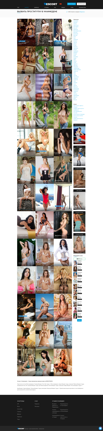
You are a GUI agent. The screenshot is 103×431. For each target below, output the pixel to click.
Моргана (79, 290)
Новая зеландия (77, 69)
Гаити (74, 36)
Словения (75, 79)
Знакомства (82, 7)
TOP (18, 7)
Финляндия (76, 89)
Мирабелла (79, 272)
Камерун (75, 52)
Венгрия (75, 32)
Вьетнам (75, 35)
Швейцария (76, 95)
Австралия (75, 21)
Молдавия (75, 66)
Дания (74, 44)
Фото (18, 406)
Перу (74, 74)
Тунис (74, 84)
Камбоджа (75, 51)
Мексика (75, 65)
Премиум (19, 416)
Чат (55, 7)
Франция (75, 87)
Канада (75, 54)
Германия (75, 39)
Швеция (75, 97)
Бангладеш (75, 26)
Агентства (19, 409)
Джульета (79, 301)
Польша (75, 75)
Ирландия (75, 48)
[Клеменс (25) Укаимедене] (26, 32)
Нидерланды (76, 68)
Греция (75, 42)
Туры (72, 7)
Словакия (75, 78)
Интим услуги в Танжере (79, 114)
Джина (78, 307)
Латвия (75, 61)
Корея (74, 58)
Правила (37, 404)
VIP (18, 404)
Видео (63, 7)
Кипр (74, 55)
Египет (75, 45)
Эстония (75, 94)
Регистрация (71, 3)
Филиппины (76, 88)
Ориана (79, 266)
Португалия (76, 77)
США (74, 81)
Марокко (82, 12)
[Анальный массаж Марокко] (44, 60)
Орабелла (79, 260)
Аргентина (75, 25)
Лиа (78, 284)
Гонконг (75, 41)
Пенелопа (79, 278)
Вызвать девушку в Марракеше (55, 405)
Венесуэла (75, 33)
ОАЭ (74, 72)
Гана (74, 38)
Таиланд (75, 82)
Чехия (74, 92)
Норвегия (75, 71)
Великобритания (77, 31)
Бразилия (75, 29)
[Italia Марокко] (44, 32)
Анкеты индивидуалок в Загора (56, 411)
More (79, 320)
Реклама (37, 406)
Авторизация (81, 3)
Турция (75, 85)
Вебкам (19, 414)
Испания (75, 46)
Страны (46, 7)
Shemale (36, 7)
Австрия (75, 22)
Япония (75, 99)
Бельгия (75, 28)
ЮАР (74, 98)
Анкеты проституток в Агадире (63, 417)
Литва (74, 62)
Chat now (79, 264)
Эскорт (27, 7)
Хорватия (75, 91)
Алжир (75, 23)
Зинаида (79, 313)
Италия (75, 49)
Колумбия (75, 56)
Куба (74, 59)
